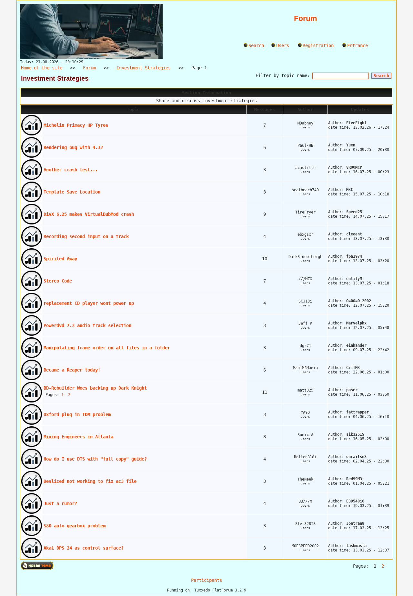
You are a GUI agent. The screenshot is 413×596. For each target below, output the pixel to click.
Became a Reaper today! (72, 369)
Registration (318, 45)
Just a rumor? (60, 503)
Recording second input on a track (86, 236)
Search (256, 45)
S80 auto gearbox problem (75, 525)
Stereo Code (58, 280)
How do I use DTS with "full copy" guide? (95, 459)
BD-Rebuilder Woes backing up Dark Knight (95, 388)
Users (282, 45)
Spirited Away (60, 258)
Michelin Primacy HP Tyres (76, 125)
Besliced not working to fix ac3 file (90, 481)
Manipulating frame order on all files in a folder (107, 347)
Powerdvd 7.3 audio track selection (87, 325)
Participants (206, 580)
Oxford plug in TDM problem (77, 414)
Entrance (357, 45)
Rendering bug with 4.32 (73, 147)
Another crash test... (71, 169)
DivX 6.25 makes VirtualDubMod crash (89, 214)
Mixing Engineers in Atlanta (78, 436)
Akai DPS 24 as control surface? (84, 548)
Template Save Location (72, 191)
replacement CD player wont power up (89, 303)
